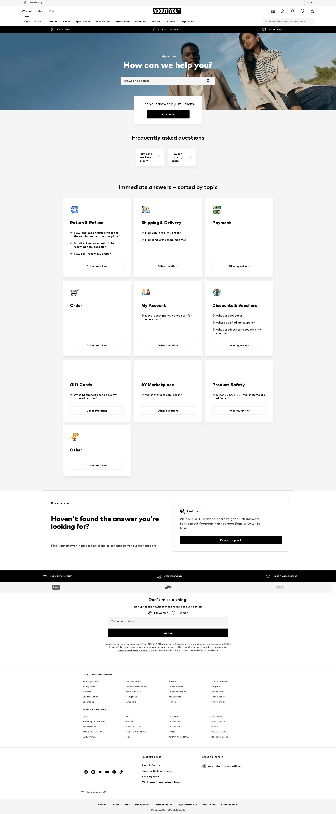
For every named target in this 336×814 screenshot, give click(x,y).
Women (27, 11)
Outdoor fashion (177, 691)
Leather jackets (91, 696)
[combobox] (168, 81)
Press (116, 805)
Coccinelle (216, 716)
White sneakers (219, 681)
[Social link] (86, 772)
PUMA (214, 726)
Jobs (127, 805)
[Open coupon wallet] (273, 11)
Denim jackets (176, 686)
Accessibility (209, 805)
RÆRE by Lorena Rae (94, 721)
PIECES (129, 721)
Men (40, 11)
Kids (51, 11)
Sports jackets (90, 681)
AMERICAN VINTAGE (93, 731)
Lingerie (215, 686)
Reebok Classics (219, 736)
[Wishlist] (302, 11)
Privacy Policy (116, 647)
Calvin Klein (174, 726)
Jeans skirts (175, 696)
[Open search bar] (265, 21)
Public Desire (218, 721)
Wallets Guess (133, 691)
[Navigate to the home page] (101, 759)
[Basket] (312, 11)
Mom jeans (131, 696)
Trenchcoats (218, 696)
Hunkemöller (89, 726)
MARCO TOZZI (133, 726)
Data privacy (142, 805)
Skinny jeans (89, 686)
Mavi (127, 736)
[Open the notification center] (292, 11)
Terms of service (163, 805)
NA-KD (128, 716)
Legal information (187, 805)
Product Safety (229, 805)
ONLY (85, 716)
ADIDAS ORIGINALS (179, 736)
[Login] (283, 11)
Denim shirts (218, 691)
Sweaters (130, 701)
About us (103, 805)
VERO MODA (89, 736)
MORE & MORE (219, 731)
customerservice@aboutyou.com (134, 650)
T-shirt (172, 701)
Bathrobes (88, 701)
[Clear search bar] (311, 21)
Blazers (172, 681)
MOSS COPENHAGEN (136, 731)
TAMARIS (173, 716)
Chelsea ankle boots (136, 686)
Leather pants (133, 681)
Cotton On (174, 721)
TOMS (172, 731)
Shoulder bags (219, 701)
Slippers (87, 691)
